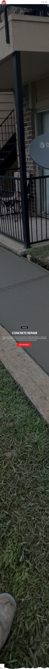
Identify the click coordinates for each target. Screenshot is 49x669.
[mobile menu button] (45, 2)
